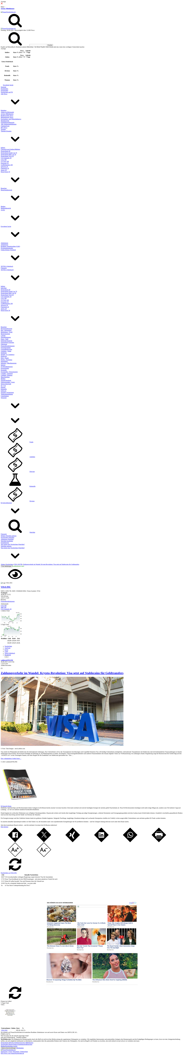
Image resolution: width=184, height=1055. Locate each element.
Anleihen (32, 457)
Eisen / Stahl (4, 339)
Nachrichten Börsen (7, 1044)
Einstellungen (5, 543)
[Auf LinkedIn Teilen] (101, 841)
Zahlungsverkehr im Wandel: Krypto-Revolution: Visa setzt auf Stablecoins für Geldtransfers (62, 673)
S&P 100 (3, 607)
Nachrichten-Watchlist (7, 537)
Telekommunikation (7, 394)
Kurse (6, 650)
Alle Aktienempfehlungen (8, 124)
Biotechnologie (5, 334)
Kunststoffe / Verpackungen (9, 372)
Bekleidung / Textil (6, 332)
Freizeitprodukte (6, 347)
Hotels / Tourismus (6, 360)
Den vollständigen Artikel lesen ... (11, 758)
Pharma (3, 387)
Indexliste (4, 288)
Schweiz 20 (4, 166)
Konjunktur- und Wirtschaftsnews (11, 119)
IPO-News (4, 127)
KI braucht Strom (6, 806)
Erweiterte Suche (8, 85)
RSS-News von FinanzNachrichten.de (12, 1053)
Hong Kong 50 (5, 172)
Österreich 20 (5, 168)
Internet (3, 365)
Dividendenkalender (7, 248)
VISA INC (4, 1030)
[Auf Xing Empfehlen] (72, 841)
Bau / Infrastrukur (6, 330)
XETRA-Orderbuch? (7, 270)
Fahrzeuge (4, 344)
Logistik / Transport (7, 373)
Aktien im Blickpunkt (7, 112)
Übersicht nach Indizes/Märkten (10, 149)
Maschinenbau (5, 377)
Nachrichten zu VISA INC (9, 873)
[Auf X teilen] (44, 841)
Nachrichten (4, 89)
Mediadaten (20, 1048)
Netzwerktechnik (6, 384)
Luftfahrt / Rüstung (6, 375)
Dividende (8, 655)
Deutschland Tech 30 (7, 156)
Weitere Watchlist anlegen (8, 536)
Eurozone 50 (5, 163)
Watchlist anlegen (6, 546)
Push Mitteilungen (7, 566)
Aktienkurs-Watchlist (7, 539)
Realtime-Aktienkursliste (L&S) (10, 246)
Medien (3, 206)
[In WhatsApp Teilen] (130, 841)
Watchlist (32, 532)
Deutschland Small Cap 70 (9, 153)
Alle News (4, 94)
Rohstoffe (4, 389)
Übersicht (4, 268)
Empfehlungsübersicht (7, 122)
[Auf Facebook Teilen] (15, 841)
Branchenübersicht (6, 190)
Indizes (3, 147)
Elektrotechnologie (6, 341)
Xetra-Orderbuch (10, 653)
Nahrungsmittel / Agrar (8, 382)
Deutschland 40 (5, 151)
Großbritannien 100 (7, 165)
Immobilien (4, 361)
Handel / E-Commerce (7, 354)
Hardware (4, 356)
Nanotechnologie (6, 380)
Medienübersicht (6, 208)
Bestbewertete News (7, 115)
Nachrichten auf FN (7, 92)
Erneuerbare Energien (7, 342)
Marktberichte (5, 121)
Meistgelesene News (7, 117)
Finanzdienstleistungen (8, 346)
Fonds (31, 442)
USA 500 (4, 160)
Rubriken (3, 110)
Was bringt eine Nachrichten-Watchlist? (13, 544)
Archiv (3, 210)
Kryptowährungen (6, 503)
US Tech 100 (5, 161)
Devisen (32, 501)
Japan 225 (4, 170)
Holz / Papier (5, 358)
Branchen (4, 188)
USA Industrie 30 (6, 158)
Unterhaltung (5, 396)
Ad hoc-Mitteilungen (7, 8)
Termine (3, 129)
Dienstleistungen (6, 337)
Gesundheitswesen (6, 349)
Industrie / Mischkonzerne (8, 363)
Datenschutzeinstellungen (9, 1048)
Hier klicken (4, 827)
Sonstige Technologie (7, 392)
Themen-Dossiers (6, 131)
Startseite (3, 87)
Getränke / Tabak (6, 351)
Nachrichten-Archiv (11, 1046)
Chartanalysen (5, 126)
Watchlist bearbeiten (7, 541)
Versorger (4, 398)
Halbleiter (4, 353)
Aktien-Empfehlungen (19, 1044)
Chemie (3, 335)
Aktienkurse (4, 243)
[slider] (4, 666)
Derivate (32, 471)
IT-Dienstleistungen (7, 366)
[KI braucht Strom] (19, 804)
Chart (6, 651)
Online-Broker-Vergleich (8, 250)
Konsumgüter (5, 368)
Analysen (7, 648)
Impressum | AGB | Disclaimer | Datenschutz (14, 1051)
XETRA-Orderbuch (7, 266)
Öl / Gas (3, 385)
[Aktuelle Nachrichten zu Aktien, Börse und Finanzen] (8, 12)
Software (3, 391)
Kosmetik (4, 370)
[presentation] (6, 657)
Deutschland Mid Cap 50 (8, 154)
